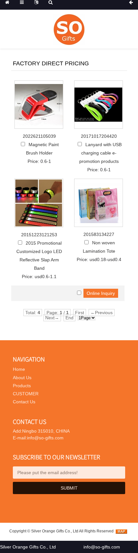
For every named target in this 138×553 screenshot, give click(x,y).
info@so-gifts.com (101, 546)
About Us (22, 377)
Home (19, 369)
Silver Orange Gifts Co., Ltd (54, 531)
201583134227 (98, 234)
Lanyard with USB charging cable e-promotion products (100, 153)
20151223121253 (39, 234)
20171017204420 (99, 136)
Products (22, 385)
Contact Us (24, 401)
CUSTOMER (26, 393)
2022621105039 (39, 136)
